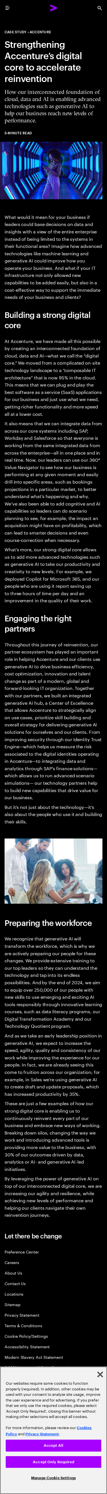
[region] (53, 1430)
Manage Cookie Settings (53, 1478)
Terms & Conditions (23, 1325)
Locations (14, 1294)
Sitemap (13, 1304)
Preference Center (22, 1252)
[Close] (100, 1374)
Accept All (53, 1445)
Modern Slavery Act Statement (34, 1357)
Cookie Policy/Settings (26, 1336)
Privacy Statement (22, 1315)
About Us (13, 1273)
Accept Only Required (53, 1462)
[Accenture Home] (53, 8)
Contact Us (15, 1283)
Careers (12, 1262)
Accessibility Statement (27, 1346)
